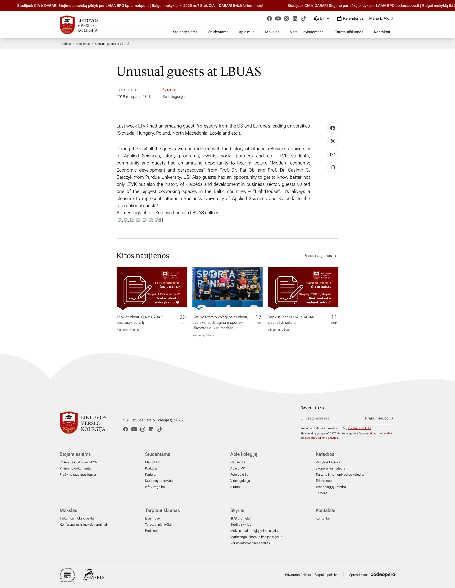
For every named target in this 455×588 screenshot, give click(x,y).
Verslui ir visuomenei (307, 32)
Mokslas (272, 32)
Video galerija (240, 481)
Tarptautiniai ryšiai (158, 524)
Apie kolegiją (243, 454)
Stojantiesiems (185, 32)
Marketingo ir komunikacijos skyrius (256, 537)
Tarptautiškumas (349, 32)
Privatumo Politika (359, 428)
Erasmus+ (152, 518)
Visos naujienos (318, 255)
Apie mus (247, 32)
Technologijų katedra (331, 487)
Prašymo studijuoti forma (78, 474)
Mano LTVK (379, 18)
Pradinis (65, 44)
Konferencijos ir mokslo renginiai (83, 524)
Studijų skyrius (240, 524)
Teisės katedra (326, 481)
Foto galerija (239, 474)
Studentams (218, 32)
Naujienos (83, 44)
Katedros (325, 454)
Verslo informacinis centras (250, 543)
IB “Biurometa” (240, 518)
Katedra (321, 493)
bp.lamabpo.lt (136, 5)
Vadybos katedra (328, 462)
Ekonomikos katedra (331, 468)
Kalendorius (353, 18)
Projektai (151, 531)
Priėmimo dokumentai (75, 468)
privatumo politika (380, 433)
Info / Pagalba (155, 487)
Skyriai (237, 510)
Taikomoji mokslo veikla (77, 518)
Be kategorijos (174, 96)
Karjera (150, 474)
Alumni (235, 487)
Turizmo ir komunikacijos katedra (340, 474)
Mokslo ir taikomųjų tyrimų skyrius (254, 531)
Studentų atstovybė (159, 481)
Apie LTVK (237, 468)
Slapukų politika (326, 575)
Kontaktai (382, 32)
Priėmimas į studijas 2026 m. (80, 462)
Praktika (151, 468)
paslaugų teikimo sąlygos (321, 437)
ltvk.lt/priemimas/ (248, 5)
